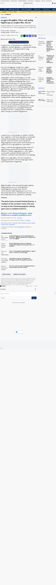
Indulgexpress (38, 0)
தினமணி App (21, 227)
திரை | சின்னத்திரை (26, 9)
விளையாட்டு (37, 9)
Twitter (19, 223)
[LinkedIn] (30, 36)
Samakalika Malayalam (22, 0)
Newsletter (19, 218)
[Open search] (3, 3)
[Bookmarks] (53, 3)
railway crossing (6, 274)
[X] (24, 36)
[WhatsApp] (22, 36)
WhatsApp (28, 220)
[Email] (33, 36)
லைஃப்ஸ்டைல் (46, 9)
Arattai (6, 224)
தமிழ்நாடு (4, 17)
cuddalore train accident (19, 274)
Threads (3, 224)
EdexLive (43, 0)
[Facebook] (27, 36)
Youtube (29, 223)
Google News (12, 224)
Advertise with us (13, 132)
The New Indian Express (5, 0)
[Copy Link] (35, 36)
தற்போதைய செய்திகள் (14, 9)
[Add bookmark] (35, 17)
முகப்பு (5, 9)
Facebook (15, 223)
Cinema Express (31, 0)
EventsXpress (48, 0)
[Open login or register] (55, 3)
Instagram (24, 223)
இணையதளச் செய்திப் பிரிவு (8, 39)
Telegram (33, 223)
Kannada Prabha (14, 0)
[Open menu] (1, 3)
